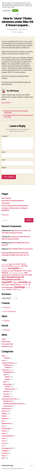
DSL (26, 266)
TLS (27, 287)
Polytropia (6, 307)
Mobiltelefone (15, 275)
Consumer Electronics (9, 399)
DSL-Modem (4, 268)
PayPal (15, 282)
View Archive (6, 102)
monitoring (24, 275)
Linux (5, 374)
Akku (3, 264)
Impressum (6, 203)
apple (10, 264)
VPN (14, 289)
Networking (7, 384)
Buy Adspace (6, 198)
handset (5, 273)
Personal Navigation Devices (13, 403)
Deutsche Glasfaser (8, 266)
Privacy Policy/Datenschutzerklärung (15, 205)
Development (8, 372)
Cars (3, 360)
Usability (5, 451)
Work (3, 456)
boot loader (16, 264)
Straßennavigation (7, 287)
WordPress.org (7, 346)
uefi (29, 287)
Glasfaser (18, 271)
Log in (4, 339)
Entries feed (6, 341)
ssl (29, 285)
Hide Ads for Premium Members (13, 200)
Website (4, 167)
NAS (30, 275)
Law (3, 426)
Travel (4, 443)
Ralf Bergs (14, 29)
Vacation (5, 453)
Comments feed (7, 344)
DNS (22, 266)
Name (4, 152)
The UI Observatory (9, 311)
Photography (6, 428)
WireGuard (18, 289)
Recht (4, 433)
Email (4, 160)
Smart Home (15, 285)
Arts (3, 356)
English (4, 413)
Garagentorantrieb (8, 271)
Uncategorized (7, 448)
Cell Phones (7, 365)
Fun (3, 421)
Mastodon (6, 330)
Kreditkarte (21, 273)
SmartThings (24, 284)
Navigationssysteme (11, 279)
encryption (14, 268)
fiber (21, 268)
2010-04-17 (24, 29)
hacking (28, 271)
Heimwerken (15, 273)
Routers (7, 386)
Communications (8, 363)
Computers (6, 370)
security (23, 282)
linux (26, 273)
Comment (5, 136)
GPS (24, 271)
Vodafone (9, 289)
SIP (29, 282)
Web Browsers (10, 389)
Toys (3, 441)
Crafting (6, 358)
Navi (4, 277)
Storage (6, 394)
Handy (10, 273)
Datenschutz (6, 408)
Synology (19, 287)
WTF (3, 458)
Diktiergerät (17, 266)
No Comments (18, 32)
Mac (4, 382)
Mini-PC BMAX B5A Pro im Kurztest (20, 249)
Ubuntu (7, 379)
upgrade (3, 289)
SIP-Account (6, 285)
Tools (4, 438)
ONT (23, 279)
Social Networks (7, 436)
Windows (6, 396)
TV (3, 446)
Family (4, 416)
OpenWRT (7, 282)
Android (6, 264)
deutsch (4, 411)
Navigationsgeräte (15, 277)
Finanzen (5, 418)
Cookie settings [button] (6, 10)
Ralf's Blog (10, 465)
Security (6, 391)
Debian (23, 264)
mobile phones (6, 275)
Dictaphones (7, 401)
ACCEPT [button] (15, 10)
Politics (4, 431)
